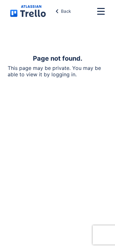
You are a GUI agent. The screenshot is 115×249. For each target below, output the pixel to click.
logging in (63, 74)
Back (66, 11)
